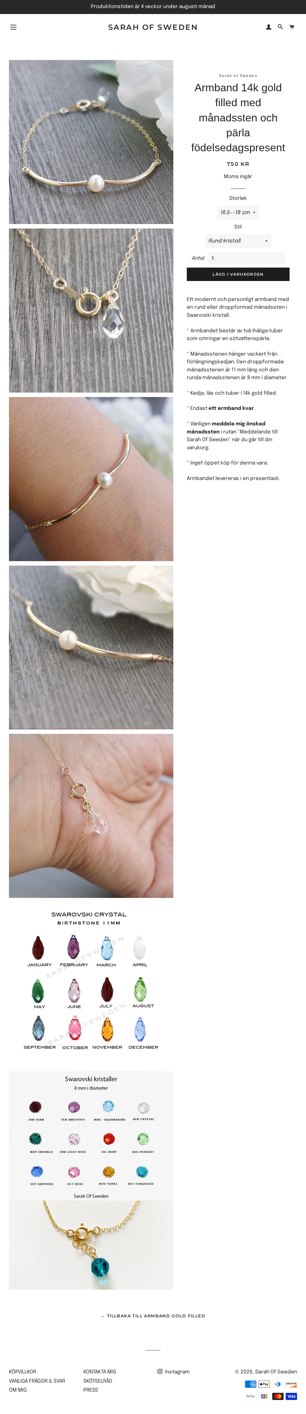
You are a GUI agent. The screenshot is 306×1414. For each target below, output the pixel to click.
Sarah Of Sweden (153, 27)
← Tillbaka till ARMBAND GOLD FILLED (153, 1316)
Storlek (238, 198)
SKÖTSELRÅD (97, 1381)
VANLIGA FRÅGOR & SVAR (37, 1381)
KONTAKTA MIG (99, 1372)
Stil (238, 227)
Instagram (177, 1372)
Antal (198, 258)
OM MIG (18, 1390)
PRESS (90, 1390)
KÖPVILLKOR (22, 1372)
